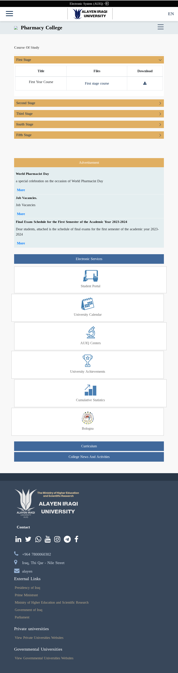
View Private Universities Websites (39, 637)
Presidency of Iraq (27, 587)
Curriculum (89, 446)
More (21, 190)
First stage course (97, 83)
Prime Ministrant (26, 595)
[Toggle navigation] (160, 27)
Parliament (22, 617)
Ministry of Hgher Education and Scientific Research (52, 602)
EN (171, 14)
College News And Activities (89, 456)
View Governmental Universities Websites (44, 658)
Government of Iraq (28, 609)
